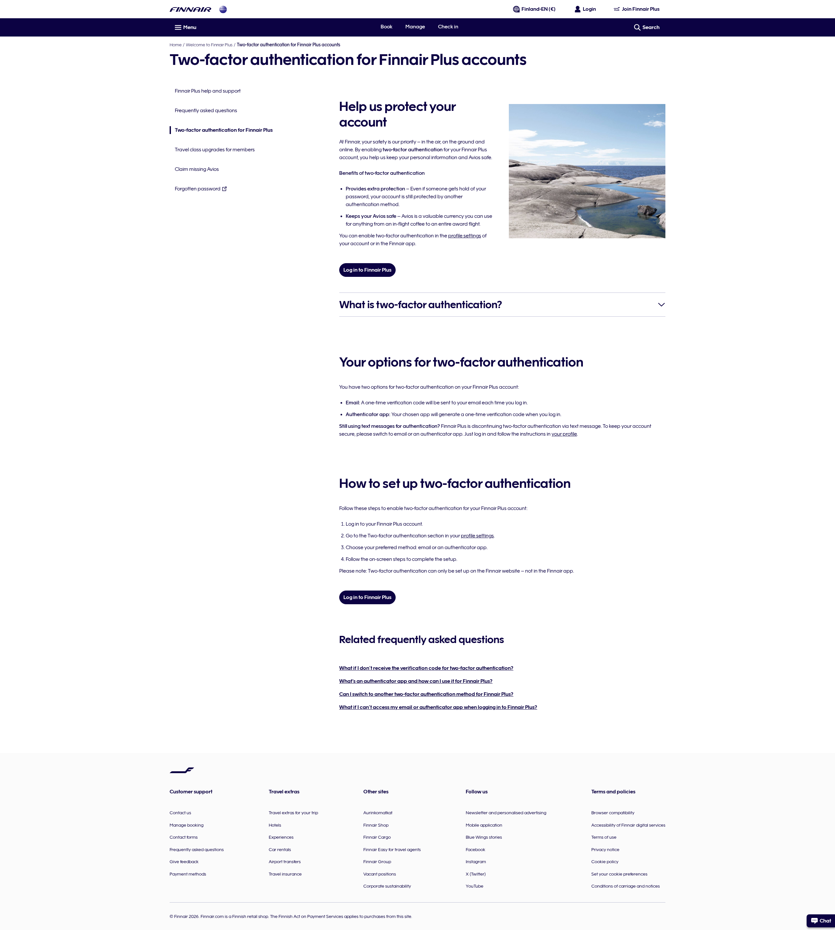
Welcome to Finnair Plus (209, 44)
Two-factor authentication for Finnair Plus (221, 130)
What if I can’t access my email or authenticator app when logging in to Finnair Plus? (438, 707)
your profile (564, 434)
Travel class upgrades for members (215, 150)
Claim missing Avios (197, 169)
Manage (415, 27)
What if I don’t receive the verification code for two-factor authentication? (426, 668)
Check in (448, 27)
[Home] (190, 9)
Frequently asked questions (206, 110)
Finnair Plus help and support (208, 91)
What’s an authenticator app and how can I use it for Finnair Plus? (416, 681)
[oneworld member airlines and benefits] (223, 9)
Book (386, 27)
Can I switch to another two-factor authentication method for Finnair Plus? (426, 694)
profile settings (464, 236)
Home (176, 44)
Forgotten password (197, 189)
